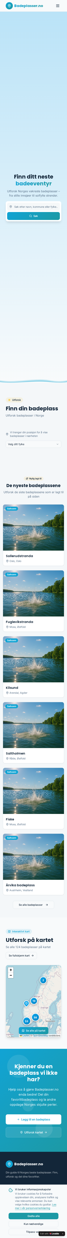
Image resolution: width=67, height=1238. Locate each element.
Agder (23, 692)
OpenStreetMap (40, 1035)
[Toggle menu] (57, 5)
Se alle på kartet (35, 1030)
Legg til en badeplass (35, 1119)
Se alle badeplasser (31, 904)
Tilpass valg (33, 1231)
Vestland (28, 890)
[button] (26, 1003)
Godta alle (34, 1215)
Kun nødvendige (33, 1223)
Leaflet (25, 1035)
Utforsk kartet (33, 1132)
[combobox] (33, 444)
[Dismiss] (63, 1234)
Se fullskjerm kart (19, 955)
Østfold (21, 626)
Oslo (18, 560)
